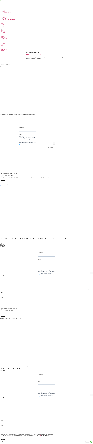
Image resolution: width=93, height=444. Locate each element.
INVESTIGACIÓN (3, 15)
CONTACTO (3, 28)
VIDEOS (2, 48)
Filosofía (4, 35)
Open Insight (4, 18)
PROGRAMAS (3, 20)
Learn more (39, 177)
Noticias (4, 26)
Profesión (2, 160)
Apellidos (2, 164)
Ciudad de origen (3, 156)
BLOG (2, 23)
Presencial (4, 42)
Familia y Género (5, 13)
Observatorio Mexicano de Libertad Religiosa (9, 19)
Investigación (5, 16)
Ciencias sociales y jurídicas (7, 12)
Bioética (4, 11)
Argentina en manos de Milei (33, 54)
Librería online (5, 17)
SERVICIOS (2, 22)
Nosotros (4, 10)
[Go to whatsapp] (91, 442)
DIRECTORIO (3, 36)
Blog (3, 24)
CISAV (2, 30)
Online (4, 43)
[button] (46, 29)
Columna (4, 25)
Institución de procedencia (4, 152)
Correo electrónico (3, 148)
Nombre (2, 168)
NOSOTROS (3, 9)
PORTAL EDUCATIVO (4, 49)
